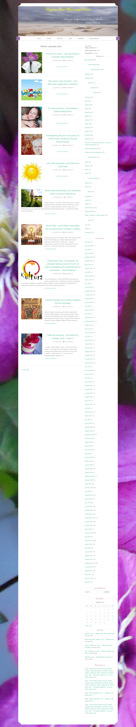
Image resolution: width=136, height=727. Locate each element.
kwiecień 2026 (89, 246)
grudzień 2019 (89, 469)
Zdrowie (90, 83)
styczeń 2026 (88, 253)
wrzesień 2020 (89, 438)
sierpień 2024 (88, 299)
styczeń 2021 (88, 423)
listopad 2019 (88, 472)
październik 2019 (90, 476)
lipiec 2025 (88, 265)
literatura (87, 135)
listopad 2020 (88, 431)
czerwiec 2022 (89, 363)
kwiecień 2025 (89, 276)
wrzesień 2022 (89, 359)
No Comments (68, 60)
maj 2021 (87, 408)
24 (108, 619)
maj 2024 (87, 306)
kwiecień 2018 (89, 540)
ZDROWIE (81, 38)
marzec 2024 (88, 310)
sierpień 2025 (88, 261)
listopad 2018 (88, 514)
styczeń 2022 (88, 382)
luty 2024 (87, 314)
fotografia (87, 112)
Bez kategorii (94, 38)
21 (95, 619)
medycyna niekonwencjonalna (93, 152)
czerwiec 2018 (89, 533)
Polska (87, 187)
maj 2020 (87, 453)
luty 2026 (87, 249)
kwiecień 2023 (89, 340)
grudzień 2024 (89, 291)
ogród (86, 173)
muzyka (87, 166)
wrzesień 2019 (89, 480)
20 (91, 619)
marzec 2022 (88, 374)
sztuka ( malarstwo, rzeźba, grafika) (95, 215)
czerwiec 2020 (89, 450)
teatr (86, 225)
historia (87, 120)
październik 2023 (90, 321)
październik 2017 (90, 563)
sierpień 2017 (88, 571)
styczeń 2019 (88, 506)
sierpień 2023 (88, 325)
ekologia (87, 97)
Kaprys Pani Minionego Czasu (68, 9)
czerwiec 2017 (89, 578)
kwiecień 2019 (89, 495)
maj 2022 (87, 367)
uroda (86, 229)
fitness (86, 108)
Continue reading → (63, 66)
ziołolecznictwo (92, 157)
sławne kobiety (89, 208)
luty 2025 (87, 283)
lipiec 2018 (88, 529)
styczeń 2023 (88, 348)
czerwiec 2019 (89, 487)
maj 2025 (87, 272)
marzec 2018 (88, 544)
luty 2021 (87, 419)
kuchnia (87, 131)
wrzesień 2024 (89, 295)
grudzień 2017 (89, 555)
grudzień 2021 (89, 385)
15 (99, 616)
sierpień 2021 (88, 397)
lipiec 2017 (88, 574)
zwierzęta (87, 232)
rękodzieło (88, 196)
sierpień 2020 (88, 442)
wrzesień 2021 (89, 393)
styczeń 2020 (88, 465)
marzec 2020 (88, 461)
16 (104, 616)
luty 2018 (87, 548)
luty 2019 (87, 503)
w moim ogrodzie (93, 178)
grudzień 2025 (89, 257)
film (86, 101)
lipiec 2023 (88, 329)
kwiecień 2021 (89, 412)
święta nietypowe (96, 69)
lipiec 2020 (88, 446)
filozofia (87, 105)
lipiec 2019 (88, 484)
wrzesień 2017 (89, 567)
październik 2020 (90, 435)
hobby (86, 124)
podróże (87, 183)
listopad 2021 (88, 389)
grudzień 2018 (89, 510)
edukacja (87, 78)
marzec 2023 (88, 344)
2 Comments (69, 197)
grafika (87, 116)
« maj (86, 626)
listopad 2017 (88, 559)
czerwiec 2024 (89, 302)
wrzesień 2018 (89, 521)
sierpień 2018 (88, 525)
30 (104, 622)
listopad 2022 (88, 355)
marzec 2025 (88, 280)
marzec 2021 (88, 416)
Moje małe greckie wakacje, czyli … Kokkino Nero (99, 639)
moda (86, 162)
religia (87, 200)
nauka (86, 169)
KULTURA (60, 38)
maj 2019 (87, 491)
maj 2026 (87, 242)
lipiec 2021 (88, 401)
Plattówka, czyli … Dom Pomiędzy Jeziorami (98, 657)
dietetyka (87, 74)
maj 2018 (87, 537)
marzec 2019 (88, 499)
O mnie (49, 38)
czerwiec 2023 (89, 333)
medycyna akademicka (91, 148)
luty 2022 (87, 378)
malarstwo (88, 139)
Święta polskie (92, 64)
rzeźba (87, 204)
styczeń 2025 (88, 287)
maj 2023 (87, 336)
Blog (39, 38)
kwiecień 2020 (89, 457)
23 (104, 619)
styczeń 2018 (88, 552)
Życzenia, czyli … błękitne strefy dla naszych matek (99, 633)
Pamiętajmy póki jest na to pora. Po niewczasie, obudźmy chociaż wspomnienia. (62, 138)
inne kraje (88, 127)
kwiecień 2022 (89, 370)
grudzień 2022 (89, 351)
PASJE (70, 38)
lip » (90, 626)
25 (112, 619)
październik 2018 (90, 518)
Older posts (25, 370)
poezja (89, 220)
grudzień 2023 (89, 317)
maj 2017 (87, 582)
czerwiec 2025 (89, 268)
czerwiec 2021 (89, 404)
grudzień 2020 (89, 427)
